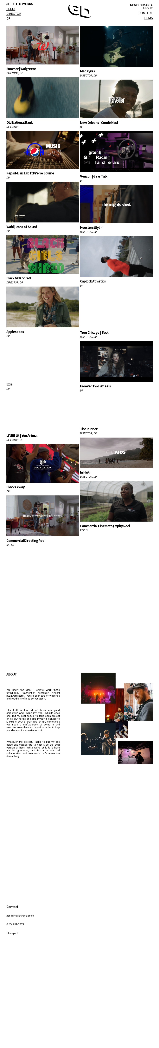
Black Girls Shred (18, 278)
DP (8, 18)
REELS (10, 9)
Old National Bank (19, 122)
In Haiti (85, 472)
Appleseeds (15, 331)
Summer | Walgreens (21, 68)
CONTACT (145, 13)
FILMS (148, 18)
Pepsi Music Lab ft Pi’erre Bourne (30, 173)
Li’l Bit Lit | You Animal (21, 435)
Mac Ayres (87, 71)
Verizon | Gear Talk (93, 176)
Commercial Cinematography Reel (105, 526)
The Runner (89, 429)
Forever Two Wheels (95, 386)
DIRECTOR (13, 14)
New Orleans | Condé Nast (99, 122)
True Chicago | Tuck (94, 332)
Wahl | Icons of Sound (21, 226)
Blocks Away (15, 487)
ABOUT (148, 8)
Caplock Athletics (93, 281)
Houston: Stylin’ (91, 227)
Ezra (9, 384)
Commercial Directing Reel (25, 540)
